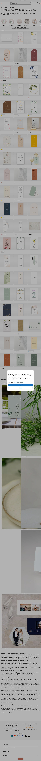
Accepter (20, 385)
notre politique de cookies (18, 382)
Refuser (20, 388)
